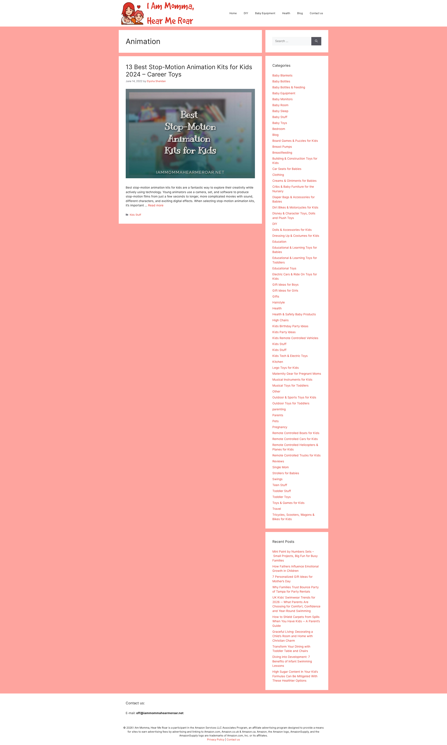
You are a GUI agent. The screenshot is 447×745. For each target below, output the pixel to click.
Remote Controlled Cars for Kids (295, 439)
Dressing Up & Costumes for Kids (295, 235)
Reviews (278, 461)
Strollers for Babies (285, 473)
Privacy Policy (215, 739)
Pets (275, 421)
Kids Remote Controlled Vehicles (295, 338)
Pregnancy (279, 427)
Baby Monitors (282, 99)
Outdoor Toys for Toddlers (290, 403)
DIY (246, 13)
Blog (300, 13)
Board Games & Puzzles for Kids (295, 140)
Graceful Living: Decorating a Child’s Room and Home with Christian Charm (292, 636)
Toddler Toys (281, 497)
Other (276, 391)
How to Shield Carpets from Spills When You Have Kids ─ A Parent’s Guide (296, 621)
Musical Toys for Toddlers (290, 385)
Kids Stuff (135, 214)
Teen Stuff (279, 485)
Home (233, 13)
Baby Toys (279, 123)
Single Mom (280, 467)
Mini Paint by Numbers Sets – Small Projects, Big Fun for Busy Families (295, 556)
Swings (277, 479)
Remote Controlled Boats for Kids (295, 433)
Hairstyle (278, 302)
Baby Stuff (279, 117)
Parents (277, 415)
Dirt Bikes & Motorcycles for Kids (295, 207)
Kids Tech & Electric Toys (290, 356)
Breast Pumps (282, 146)
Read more (155, 205)
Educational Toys (284, 268)
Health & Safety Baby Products (294, 314)
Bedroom (278, 129)
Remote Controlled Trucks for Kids (296, 455)
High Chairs (280, 320)
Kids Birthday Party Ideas (290, 326)
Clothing (278, 175)
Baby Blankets (282, 75)
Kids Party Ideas (284, 332)
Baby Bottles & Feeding (288, 87)
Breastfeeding (282, 152)
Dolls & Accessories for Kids (292, 230)
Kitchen (277, 362)
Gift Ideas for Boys (285, 284)
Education (279, 241)
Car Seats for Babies (286, 169)
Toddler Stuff (281, 491)
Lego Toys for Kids (285, 367)
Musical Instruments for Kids (292, 379)
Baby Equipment (265, 13)
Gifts (275, 296)
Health (286, 13)
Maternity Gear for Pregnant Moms (296, 373)
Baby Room (280, 105)
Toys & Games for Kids (288, 503)
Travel (276, 509)
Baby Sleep (280, 111)
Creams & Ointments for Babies (294, 180)
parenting (279, 409)
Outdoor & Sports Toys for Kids (294, 397)
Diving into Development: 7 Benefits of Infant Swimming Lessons (292, 661)
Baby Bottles (281, 81)
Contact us (316, 13)
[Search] (316, 41)
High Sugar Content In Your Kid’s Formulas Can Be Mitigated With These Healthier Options (295, 676)
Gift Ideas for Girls (285, 290)
